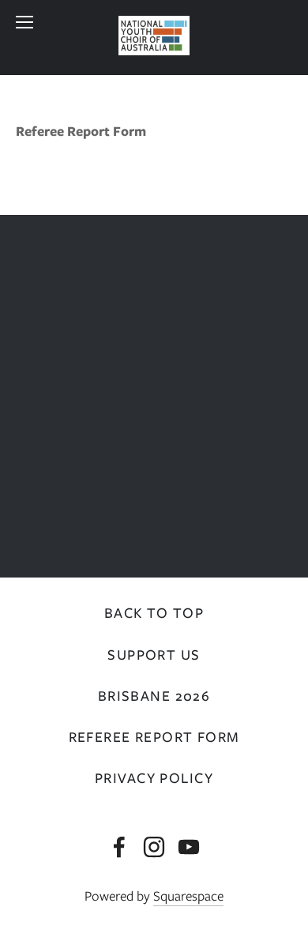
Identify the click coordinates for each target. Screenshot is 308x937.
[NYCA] (154, 847)
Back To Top (154, 613)
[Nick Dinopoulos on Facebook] (119, 847)
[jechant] (189, 847)
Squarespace (188, 895)
